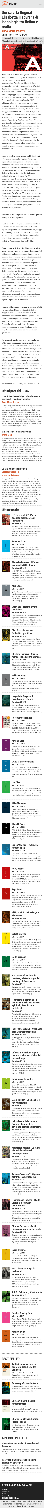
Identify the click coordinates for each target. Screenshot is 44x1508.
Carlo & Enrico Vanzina (23, 761)
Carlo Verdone (19, 956)
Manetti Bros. (18, 824)
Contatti (5, 1494)
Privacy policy (6, 1496)
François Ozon (19, 541)
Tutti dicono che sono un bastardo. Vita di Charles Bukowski (24, 1367)
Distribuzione (6, 1492)
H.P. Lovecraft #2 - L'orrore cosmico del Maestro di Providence (25, 518)
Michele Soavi (18, 1331)
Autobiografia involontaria (25, 1383)
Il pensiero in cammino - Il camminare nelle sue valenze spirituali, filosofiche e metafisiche (26, 1004)
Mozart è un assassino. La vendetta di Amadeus (20, 1445)
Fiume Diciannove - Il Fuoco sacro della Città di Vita (25, 564)
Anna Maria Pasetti (13, 31)
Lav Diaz (16, 782)
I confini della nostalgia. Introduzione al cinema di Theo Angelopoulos (21, 397)
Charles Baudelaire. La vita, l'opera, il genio (25, 1420)
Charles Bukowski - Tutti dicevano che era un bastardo (26, 1228)
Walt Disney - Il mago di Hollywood (23, 1270)
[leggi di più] (22, 1506)
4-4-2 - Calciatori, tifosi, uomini (27, 1292)
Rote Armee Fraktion (22, 717)
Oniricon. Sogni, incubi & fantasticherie (24, 1402)
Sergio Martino (19, 933)
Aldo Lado (17, 585)
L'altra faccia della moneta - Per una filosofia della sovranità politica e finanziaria (27, 1124)
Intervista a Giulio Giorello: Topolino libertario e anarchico (19, 1461)
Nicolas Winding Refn (22, 1313)
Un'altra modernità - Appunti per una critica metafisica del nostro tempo (26, 1055)
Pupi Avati (17, 889)
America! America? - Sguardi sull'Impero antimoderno (26, 1175)
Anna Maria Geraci (10, 402)
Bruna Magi (7, 435)
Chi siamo (5, 1490)
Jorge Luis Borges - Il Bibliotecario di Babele (23, 698)
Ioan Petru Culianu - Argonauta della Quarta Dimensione (27, 1030)
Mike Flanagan (19, 803)
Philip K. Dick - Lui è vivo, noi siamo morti (25, 914)
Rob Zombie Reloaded (22, 1079)
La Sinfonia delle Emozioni (14, 468)
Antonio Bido (18, 740)
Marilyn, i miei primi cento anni (16, 431)
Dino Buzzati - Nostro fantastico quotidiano (22, 632)
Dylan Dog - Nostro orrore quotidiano (24, 608)
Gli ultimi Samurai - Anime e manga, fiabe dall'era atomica (26, 655)
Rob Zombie (18, 868)
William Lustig (18, 675)
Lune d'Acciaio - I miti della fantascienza (25, 846)
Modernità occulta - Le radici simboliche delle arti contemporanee (26, 1150)
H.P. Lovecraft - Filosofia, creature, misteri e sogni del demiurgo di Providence (25, 978)
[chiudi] (32, 1506)
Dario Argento (18, 1249)
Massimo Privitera (10, 475)
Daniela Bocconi (10, 472)
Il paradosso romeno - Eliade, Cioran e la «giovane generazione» (26, 1202)
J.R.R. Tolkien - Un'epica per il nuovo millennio (26, 1101)
